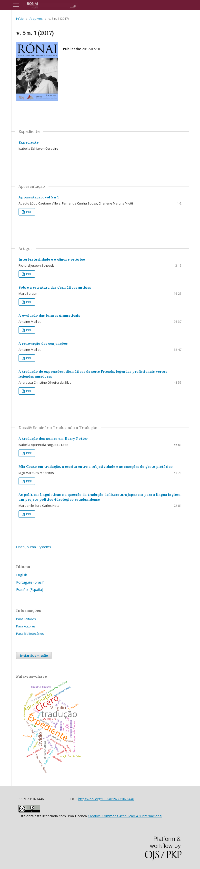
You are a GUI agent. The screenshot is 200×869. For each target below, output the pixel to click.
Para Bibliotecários (30, 633)
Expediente (29, 142)
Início (20, 18)
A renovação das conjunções (43, 343)
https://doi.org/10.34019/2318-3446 (106, 799)
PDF (28, 212)
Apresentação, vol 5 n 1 (39, 197)
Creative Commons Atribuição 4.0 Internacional (125, 816)
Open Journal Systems (33, 547)
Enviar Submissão (34, 655)
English (21, 575)
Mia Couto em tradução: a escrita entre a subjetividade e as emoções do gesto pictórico (96, 466)
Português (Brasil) (30, 582)
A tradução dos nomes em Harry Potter (53, 438)
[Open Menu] (16, 5)
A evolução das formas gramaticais (49, 315)
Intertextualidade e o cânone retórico (52, 259)
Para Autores (26, 626)
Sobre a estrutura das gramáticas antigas (55, 287)
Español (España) (29, 589)
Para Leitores (26, 619)
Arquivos (36, 18)
